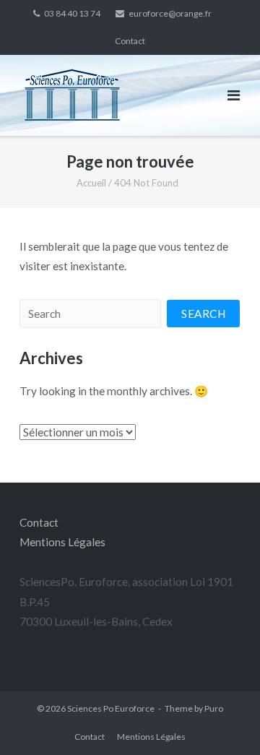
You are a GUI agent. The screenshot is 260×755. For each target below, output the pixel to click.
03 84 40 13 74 (72, 13)
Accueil (91, 183)
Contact (130, 40)
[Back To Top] (222, 718)
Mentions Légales (62, 541)
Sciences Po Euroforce (111, 708)
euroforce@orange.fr (170, 13)
